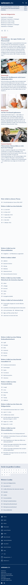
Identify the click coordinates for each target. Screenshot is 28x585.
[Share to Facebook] (5, 30)
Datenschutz (3, 572)
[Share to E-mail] (2, 30)
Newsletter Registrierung (6, 580)
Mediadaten (3, 577)
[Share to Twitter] (7, 30)
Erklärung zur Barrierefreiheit (7, 575)
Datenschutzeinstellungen (6, 573)
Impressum (3, 570)
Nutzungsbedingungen (5, 578)
